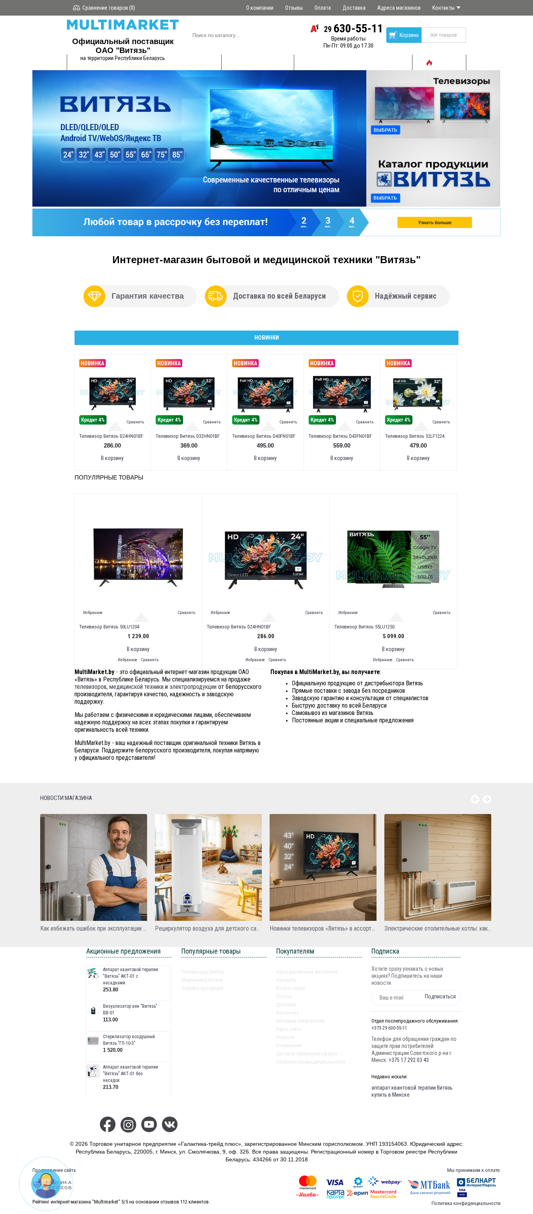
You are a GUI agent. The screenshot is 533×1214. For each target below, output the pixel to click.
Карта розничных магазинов (307, 972)
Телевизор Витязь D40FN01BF (263, 436)
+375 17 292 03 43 (409, 1060)
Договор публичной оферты (307, 1053)
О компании (289, 1045)
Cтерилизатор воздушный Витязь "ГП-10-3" (129, 1040)
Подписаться (440, 996)
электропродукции (193, 686)
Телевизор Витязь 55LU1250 (364, 627)
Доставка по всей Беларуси (279, 296)
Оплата (283, 996)
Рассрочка (287, 1013)
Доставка (286, 1004)
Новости (285, 1037)
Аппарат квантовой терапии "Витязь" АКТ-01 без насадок (130, 1073)
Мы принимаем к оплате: (474, 1170)
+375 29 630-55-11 (389, 1028)
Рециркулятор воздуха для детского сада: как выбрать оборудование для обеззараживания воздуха (208, 928)
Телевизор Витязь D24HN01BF (111, 436)
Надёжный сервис (406, 296)
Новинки (266, 337)
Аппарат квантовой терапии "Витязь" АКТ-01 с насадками (130, 976)
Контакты (286, 980)
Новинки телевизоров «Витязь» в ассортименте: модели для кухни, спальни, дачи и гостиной (323, 928)
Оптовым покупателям (300, 1021)
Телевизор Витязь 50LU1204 (109, 627)
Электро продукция (202, 988)
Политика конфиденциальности (310, 1062)
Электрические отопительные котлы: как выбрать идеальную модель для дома (437, 928)
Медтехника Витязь (202, 980)
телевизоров (91, 686)
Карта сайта (288, 1029)
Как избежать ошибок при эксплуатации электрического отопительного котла (93, 928)
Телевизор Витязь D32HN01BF (188, 436)
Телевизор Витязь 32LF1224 (414, 436)
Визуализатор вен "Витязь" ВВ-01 (130, 1009)
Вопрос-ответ (290, 988)
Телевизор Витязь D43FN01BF (340, 436)
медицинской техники (136, 686)
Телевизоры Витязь (202, 972)
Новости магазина (66, 798)
